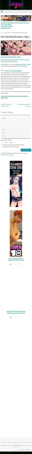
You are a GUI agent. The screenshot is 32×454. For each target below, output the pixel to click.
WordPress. (28, 450)
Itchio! (4, 66)
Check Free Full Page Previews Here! (16, 313)
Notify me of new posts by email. (11, 146)
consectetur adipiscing (17, 445)
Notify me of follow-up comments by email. (13, 145)
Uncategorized (7, 32)
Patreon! (25, 66)
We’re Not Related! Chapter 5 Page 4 (6, 105)
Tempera (23, 450)
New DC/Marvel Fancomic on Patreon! (16, 311)
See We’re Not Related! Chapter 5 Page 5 (11, 57)
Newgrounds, (18, 64)
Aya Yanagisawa (13, 70)
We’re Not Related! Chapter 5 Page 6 (24, 105)
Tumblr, (29, 64)
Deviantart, (24, 64)
